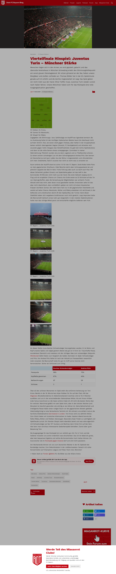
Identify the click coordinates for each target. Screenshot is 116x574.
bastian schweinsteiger (54, 473)
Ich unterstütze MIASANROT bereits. (58, 570)
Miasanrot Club (104, 3)
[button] (88, 511)
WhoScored (34, 356)
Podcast (85, 3)
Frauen (72, 3)
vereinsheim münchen (55, 481)
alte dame (34, 473)
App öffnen (89, 461)
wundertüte (34, 485)
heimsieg (39, 477)
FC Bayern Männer (43, 54)
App (96, 3)
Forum (91, 3)
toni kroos (44, 481)
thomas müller (35, 481)
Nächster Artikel (87, 491)
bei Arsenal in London (57, 414)
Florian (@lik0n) (49, 454)
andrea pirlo (42, 473)
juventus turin (48, 477)
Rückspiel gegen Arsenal (54, 441)
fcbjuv (33, 477)
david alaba (65, 473)
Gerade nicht (75, 566)
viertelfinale (66, 481)
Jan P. (31, 91)
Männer (66, 3)
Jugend (78, 3)
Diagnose (33, 396)
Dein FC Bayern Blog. (15, 3)
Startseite (33, 54)
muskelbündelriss (59, 477)
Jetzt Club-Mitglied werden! (57, 566)
